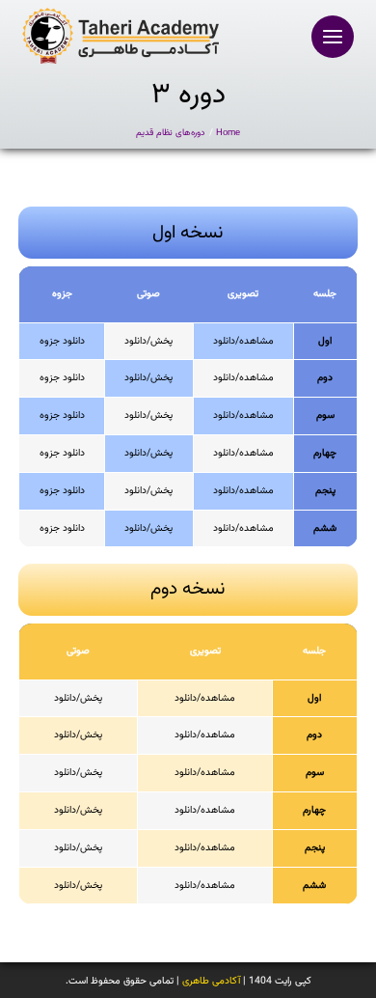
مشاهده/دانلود (243, 341)
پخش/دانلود (148, 341)
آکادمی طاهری (211, 981)
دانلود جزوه (62, 341)
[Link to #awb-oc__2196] (332, 36)
